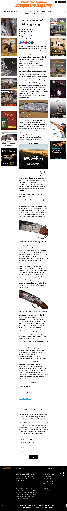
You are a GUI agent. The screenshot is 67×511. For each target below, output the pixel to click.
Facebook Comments (25, 398)
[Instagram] (23, 42)
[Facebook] (20, 42)
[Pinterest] (26, 42)
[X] (32, 42)
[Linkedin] (29, 42)
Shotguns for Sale (28, 443)
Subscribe (33, 457)
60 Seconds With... (28, 440)
